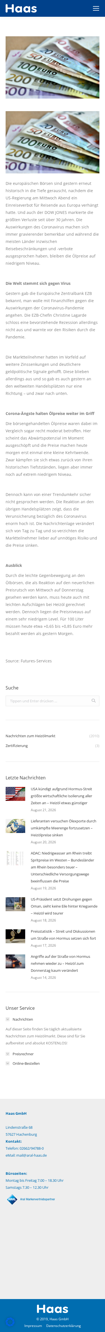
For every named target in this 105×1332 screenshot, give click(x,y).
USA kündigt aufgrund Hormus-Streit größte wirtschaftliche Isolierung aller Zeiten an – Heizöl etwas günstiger (61, 795)
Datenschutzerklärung (63, 1325)
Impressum (33, 1325)
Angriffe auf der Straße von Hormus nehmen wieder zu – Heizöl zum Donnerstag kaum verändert (60, 963)
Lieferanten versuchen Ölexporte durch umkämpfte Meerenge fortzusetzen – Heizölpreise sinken (63, 827)
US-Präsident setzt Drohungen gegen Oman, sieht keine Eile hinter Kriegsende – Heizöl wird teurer (64, 906)
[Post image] (15, 794)
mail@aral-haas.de (31, 1155)
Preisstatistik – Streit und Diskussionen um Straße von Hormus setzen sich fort (63, 935)
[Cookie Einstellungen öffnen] (10, 1325)
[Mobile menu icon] (96, 8)
